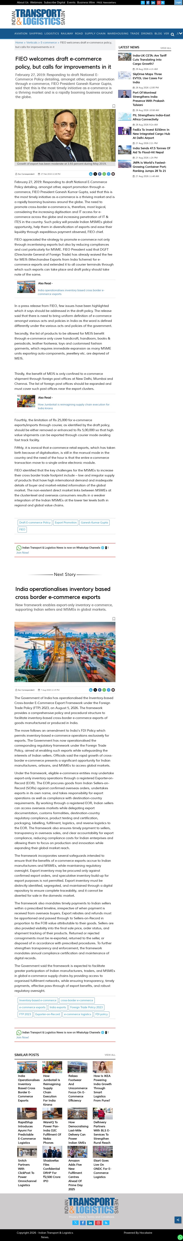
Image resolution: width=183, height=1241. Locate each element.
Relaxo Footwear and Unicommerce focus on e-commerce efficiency (77, 1088)
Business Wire (86, 2)
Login (178, 2)
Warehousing (117, 33)
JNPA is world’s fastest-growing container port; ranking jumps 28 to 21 (149, 167)
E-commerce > (50, 42)
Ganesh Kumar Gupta (94, 522)
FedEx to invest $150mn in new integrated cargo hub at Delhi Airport (151, 134)
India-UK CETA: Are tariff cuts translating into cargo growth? (149, 60)
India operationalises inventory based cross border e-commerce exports (29, 1088)
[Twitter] (95, 174)
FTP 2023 (25, 1014)
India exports (58, 1007)
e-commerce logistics (77, 1014)
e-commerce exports (32, 1007)
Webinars (36, 2)
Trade (134, 33)
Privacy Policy (77, 1217)
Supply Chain (95, 33)
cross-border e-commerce (77, 1000)
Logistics (51, 33)
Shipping (36, 33)
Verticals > (33, 42)
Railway (67, 33)
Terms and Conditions (100, 1217)
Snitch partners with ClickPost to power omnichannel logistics (27, 1173)
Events (71, 2)
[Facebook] (100, 174)
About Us (22, 2)
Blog (158, 33)
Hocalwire (146, 1233)
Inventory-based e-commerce (37, 1000)
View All (110, 1055)
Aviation (21, 33)
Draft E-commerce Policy (35, 522)
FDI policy (101, 1014)
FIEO (22, 529)
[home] (13, 34)
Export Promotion (66, 522)
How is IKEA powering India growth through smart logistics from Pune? (103, 1088)
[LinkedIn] (91, 174)
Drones (147, 33)
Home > (20, 42)
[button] (64, 106)
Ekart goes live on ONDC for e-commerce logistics (102, 1169)
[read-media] (26, 291)
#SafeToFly (24, 7)
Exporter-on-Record (47, 1014)
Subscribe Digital (54, 2)
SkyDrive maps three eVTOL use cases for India (147, 78)
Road (79, 33)
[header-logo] (38, 17)
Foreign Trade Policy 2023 (86, 1007)
